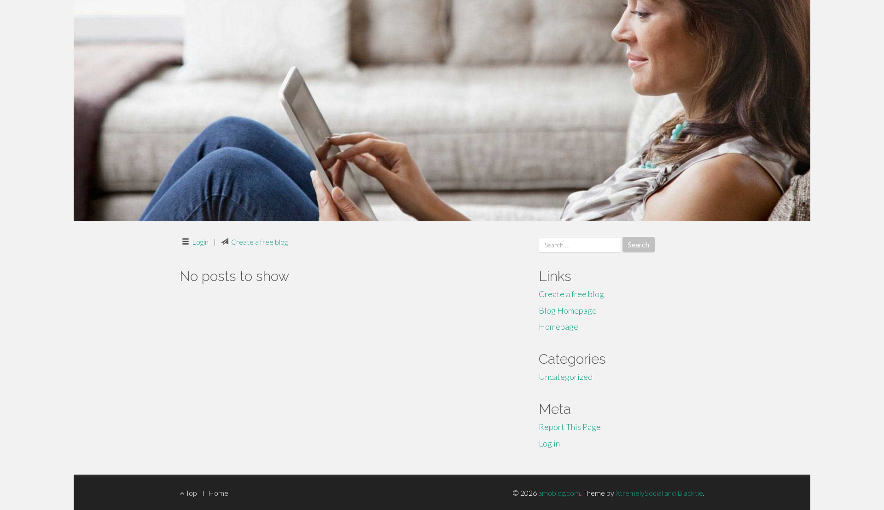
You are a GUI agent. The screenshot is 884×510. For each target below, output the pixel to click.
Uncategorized (566, 377)
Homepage (558, 326)
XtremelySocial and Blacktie (659, 492)
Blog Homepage (568, 310)
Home (218, 492)
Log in (549, 443)
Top (190, 492)
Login (200, 241)
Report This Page (570, 427)
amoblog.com (559, 492)
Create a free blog (259, 241)
